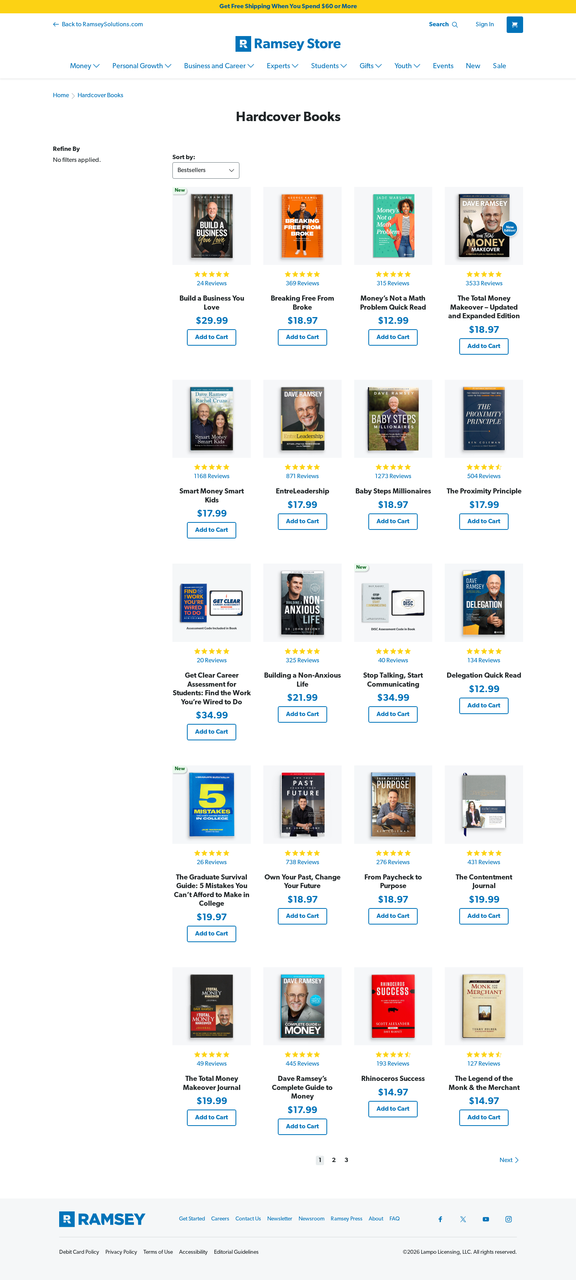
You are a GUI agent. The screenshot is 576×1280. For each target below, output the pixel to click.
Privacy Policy (121, 1252)
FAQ (394, 1219)
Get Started (192, 1219)
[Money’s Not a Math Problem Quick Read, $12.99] (393, 226)
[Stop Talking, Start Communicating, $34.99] (393, 603)
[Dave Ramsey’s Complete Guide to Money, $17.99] (302, 1006)
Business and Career (215, 66)
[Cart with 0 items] (515, 24)
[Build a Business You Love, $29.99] (211, 226)
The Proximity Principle (484, 491)
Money (81, 66)
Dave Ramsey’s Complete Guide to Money (302, 1088)
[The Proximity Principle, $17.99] (484, 419)
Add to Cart (211, 337)
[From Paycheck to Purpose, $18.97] (393, 804)
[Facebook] (440, 1219)
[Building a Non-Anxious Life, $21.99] (302, 603)
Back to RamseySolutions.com (102, 25)
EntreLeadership (302, 491)
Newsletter (279, 1219)
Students (325, 66)
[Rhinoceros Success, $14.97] (393, 1006)
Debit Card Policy (79, 1252)
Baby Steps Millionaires (393, 491)
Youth (404, 66)
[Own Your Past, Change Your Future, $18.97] (302, 804)
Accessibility (193, 1252)
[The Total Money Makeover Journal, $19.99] (211, 1006)
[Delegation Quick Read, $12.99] (484, 603)
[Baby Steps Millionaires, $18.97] (393, 419)
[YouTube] (486, 1219)
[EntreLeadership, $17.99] (302, 419)
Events (443, 66)
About (376, 1219)
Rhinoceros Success (393, 1079)
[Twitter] (463, 1219)
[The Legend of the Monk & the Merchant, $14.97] (484, 1006)
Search (439, 25)
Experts (279, 66)
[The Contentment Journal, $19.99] (484, 804)
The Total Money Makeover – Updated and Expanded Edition (484, 308)
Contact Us (248, 1219)
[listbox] (205, 170)
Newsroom (311, 1219)
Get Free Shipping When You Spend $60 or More (288, 7)
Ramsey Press (346, 1219)
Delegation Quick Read (484, 676)
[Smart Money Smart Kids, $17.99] (211, 419)
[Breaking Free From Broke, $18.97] (302, 226)
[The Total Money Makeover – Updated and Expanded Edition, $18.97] (484, 226)
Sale (499, 66)
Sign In (485, 25)
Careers (220, 1219)
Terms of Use (158, 1252)
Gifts (367, 66)
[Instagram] (508, 1219)
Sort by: (183, 157)
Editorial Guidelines (236, 1252)
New (473, 66)
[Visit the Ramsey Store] (288, 44)
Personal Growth (138, 66)
